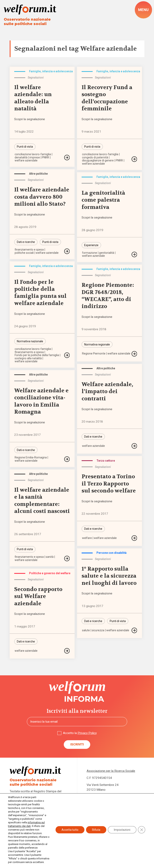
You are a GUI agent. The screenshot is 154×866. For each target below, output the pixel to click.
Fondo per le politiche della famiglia (37, 355)
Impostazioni (122, 829)
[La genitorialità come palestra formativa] (134, 254)
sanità (50, 556)
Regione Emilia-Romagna (31, 457)
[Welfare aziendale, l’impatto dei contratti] (134, 446)
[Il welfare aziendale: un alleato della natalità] (67, 157)
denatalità (21, 157)
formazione (89, 252)
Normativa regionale (97, 344)
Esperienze (91, 245)
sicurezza (98, 630)
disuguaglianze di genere (98, 160)
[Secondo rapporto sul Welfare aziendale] (67, 651)
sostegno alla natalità (28, 358)
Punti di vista (25, 146)
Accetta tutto (70, 829)
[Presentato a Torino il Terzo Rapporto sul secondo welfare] (134, 538)
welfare (87, 538)
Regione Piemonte (93, 353)
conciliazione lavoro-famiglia (33, 154)
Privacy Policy (87, 733)
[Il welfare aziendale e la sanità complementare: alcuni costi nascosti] (67, 558)
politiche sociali (24, 252)
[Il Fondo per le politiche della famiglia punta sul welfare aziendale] (67, 355)
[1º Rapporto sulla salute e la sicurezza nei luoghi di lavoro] (134, 630)
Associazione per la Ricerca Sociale (111, 771)
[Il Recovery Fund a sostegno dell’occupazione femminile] (134, 159)
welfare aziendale (26, 160)
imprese (34, 157)
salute (86, 630)
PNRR (45, 157)
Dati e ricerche (26, 242)
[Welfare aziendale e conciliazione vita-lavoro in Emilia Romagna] (67, 459)
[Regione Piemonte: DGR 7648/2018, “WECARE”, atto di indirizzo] (134, 354)
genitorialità (106, 252)
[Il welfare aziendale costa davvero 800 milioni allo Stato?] (67, 251)
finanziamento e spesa (29, 249)
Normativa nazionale (30, 341)
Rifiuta (96, 829)
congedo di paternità (95, 157)
